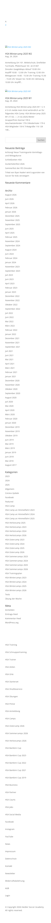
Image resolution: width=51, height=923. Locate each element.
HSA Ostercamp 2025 (14, 548)
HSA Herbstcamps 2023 (15, 527)
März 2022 (10, 325)
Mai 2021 (9, 359)
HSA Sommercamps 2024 (16, 560)
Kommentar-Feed (13, 618)
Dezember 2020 (12, 380)
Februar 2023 (11, 287)
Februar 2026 (11, 207)
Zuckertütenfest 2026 (14, 164)
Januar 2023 (10, 292)
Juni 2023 (9, 279)
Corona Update (12, 493)
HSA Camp (10, 506)
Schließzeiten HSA (13, 159)
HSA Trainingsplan (13, 573)
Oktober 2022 (11, 304)
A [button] (5, 21)
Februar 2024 (11, 258)
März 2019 (10, 448)
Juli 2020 (9, 401)
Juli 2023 (9, 275)
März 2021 (10, 368)
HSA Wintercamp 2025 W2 (18, 53)
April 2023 (9, 283)
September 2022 (12, 309)
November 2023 (12, 266)
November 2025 (12, 220)
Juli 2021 (9, 351)
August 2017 (10, 465)
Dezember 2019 (12, 427)
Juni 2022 (9, 317)
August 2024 (10, 249)
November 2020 (12, 384)
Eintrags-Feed (11, 614)
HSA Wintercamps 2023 (15, 577)
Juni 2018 (9, 456)
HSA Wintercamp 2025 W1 (18, 98)
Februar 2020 (11, 418)
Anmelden (10, 610)
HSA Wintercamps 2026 (15, 590)
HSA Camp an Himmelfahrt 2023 (20, 510)
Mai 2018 (9, 461)
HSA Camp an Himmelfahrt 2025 (20, 518)
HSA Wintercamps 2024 (15, 582)
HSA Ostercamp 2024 (14, 544)
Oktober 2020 (11, 389)
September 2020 (12, 393)
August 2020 (10, 397)
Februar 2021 (11, 372)
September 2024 (12, 245)
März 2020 (10, 414)
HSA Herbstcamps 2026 (15, 535)
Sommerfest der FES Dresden (18, 168)
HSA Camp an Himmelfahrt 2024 (20, 514)
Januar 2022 (10, 334)
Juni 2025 (9, 228)
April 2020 (9, 410)
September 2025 (12, 224)
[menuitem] (25, 24)
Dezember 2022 (12, 296)
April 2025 (9, 232)
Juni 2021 (9, 355)
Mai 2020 (9, 406)
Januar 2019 (10, 452)
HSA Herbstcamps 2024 (15, 531)
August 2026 (10, 194)
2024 (7, 480)
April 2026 (9, 203)
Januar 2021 (10, 376)
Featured (9, 501)
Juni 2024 (9, 254)
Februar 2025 (11, 237)
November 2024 (12, 241)
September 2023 (12, 271)
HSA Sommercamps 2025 (16, 565)
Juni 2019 (9, 439)
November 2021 (12, 342)
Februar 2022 (11, 330)
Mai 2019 (9, 444)
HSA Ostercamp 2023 (14, 539)
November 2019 (12, 431)
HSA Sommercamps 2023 (16, 556)
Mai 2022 (9, 321)
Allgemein (9, 489)
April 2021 (9, 363)
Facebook (9, 497)
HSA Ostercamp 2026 (14, 552)
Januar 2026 (10, 211)
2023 (7, 476)
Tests (7, 594)
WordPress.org (11, 622)
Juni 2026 (9, 199)
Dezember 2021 (12, 338)
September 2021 (12, 347)
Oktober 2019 (11, 435)
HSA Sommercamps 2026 (16, 569)
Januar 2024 (10, 262)
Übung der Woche (13, 598)
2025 (7, 484)
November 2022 (12, 300)
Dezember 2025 (12, 216)
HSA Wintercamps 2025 (15, 586)
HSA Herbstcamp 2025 (15, 522)
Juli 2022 (9, 313)
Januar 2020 (10, 422)
